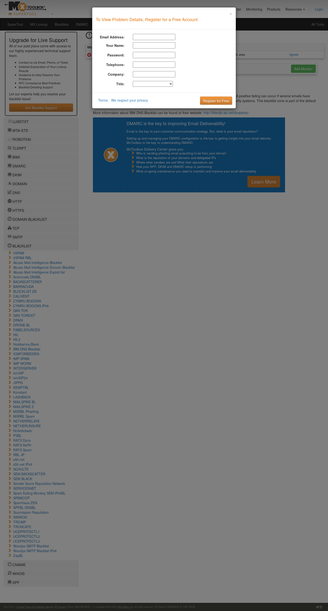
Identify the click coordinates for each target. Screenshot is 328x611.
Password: (116, 55)
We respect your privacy (129, 100)
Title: (120, 83)
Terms (103, 100)
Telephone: (115, 64)
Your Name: (115, 45)
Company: (116, 74)
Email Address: (112, 37)
